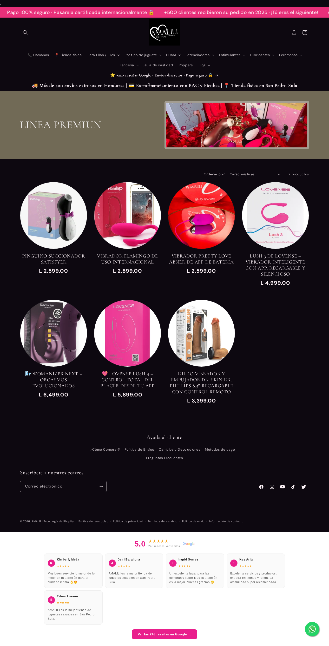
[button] (25, 32)
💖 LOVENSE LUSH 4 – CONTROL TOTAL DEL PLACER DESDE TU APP (127, 380)
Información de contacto (226, 521)
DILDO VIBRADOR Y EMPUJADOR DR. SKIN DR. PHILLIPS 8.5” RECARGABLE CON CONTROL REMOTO (201, 383)
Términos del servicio (163, 521)
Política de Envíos (139, 449)
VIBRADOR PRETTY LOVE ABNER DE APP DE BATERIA (201, 259)
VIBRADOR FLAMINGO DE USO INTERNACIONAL (127, 259)
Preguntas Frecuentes (164, 458)
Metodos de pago (220, 449)
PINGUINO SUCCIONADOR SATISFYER (53, 259)
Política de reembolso (94, 521)
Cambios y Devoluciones (179, 449)
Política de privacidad (128, 521)
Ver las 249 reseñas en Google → (164, 634)
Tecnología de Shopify (59, 521)
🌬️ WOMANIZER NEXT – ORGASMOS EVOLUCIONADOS (53, 380)
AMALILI (37, 521)
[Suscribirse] (101, 486)
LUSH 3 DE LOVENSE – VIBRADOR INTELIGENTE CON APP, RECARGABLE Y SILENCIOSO (275, 265)
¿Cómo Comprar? (105, 449)
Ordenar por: (214, 174)
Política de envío (193, 521)
